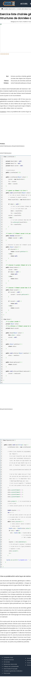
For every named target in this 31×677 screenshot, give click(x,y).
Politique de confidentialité (11, 666)
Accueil (24, 3)
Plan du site (7, 673)
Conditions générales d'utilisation (13, 671)
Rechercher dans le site (10, 664)
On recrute (7, 662)
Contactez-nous (8, 657)
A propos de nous (9, 659)
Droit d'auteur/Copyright (10, 669)
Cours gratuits (9, 9)
